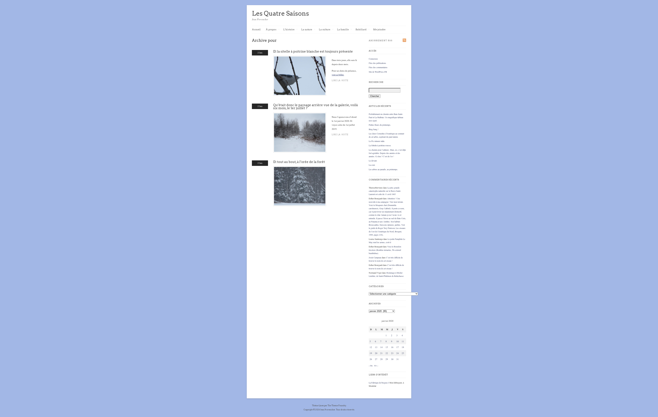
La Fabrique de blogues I (379, 382)
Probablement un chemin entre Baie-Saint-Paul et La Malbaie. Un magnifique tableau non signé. (386, 117)
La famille (343, 29)
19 (371, 353)
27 (376, 359)
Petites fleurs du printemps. (380, 124)
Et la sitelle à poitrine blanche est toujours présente (313, 51)
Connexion (373, 58)
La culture (324, 29)
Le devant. (373, 160)
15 (387, 347)
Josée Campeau (375, 257)
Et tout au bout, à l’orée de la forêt (299, 162)
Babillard (361, 29)
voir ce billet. (338, 74)
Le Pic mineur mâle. (377, 141)
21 (381, 353)
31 (397, 359)
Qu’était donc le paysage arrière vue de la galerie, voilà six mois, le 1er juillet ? (315, 106)
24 (397, 353)
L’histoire (288, 29)
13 (376, 347)
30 (392, 359)
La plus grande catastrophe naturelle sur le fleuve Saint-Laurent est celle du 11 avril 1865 (385, 190)
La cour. (372, 164)
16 (392, 347)
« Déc (371, 365)
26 (371, 359)
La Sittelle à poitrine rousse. (380, 145)
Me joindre (379, 29)
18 (403, 347)
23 (392, 353)
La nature (306, 29)
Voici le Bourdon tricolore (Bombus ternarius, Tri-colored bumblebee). (385, 249)
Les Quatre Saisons (280, 13)
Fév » (376, 365)
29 (387, 359)
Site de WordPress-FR (378, 71)
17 (397, 347)
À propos (271, 29)
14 (381, 347)
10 (397, 341)
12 (371, 347)
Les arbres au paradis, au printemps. (383, 169)
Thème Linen (318, 405)
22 (387, 353)
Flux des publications (377, 63)
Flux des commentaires (378, 67)
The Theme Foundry (336, 405)
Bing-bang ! (374, 129)
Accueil (256, 29)
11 (403, 341)
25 (403, 353)
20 (376, 353)
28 (381, 359)
